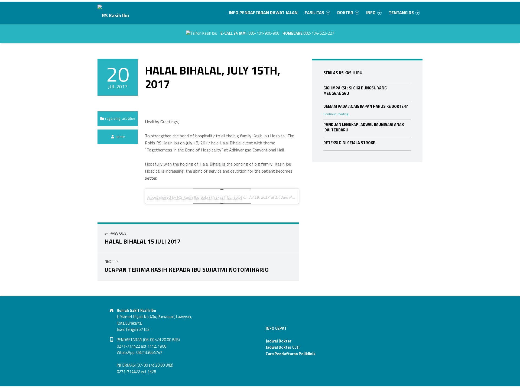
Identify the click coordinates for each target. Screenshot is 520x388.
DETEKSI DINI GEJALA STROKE (349, 143)
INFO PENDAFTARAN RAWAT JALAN (263, 12)
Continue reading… (337, 114)
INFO (371, 12)
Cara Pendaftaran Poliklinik (291, 354)
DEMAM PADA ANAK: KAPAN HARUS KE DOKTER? (365, 106)
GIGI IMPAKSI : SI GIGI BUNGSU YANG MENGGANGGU (355, 90)
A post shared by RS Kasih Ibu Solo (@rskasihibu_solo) (194, 197)
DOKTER (345, 12)
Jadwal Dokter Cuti (283, 347)
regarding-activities (120, 118)
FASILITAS (314, 12)
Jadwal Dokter (278, 341)
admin (120, 136)
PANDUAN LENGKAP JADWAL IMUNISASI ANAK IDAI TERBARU (363, 127)
